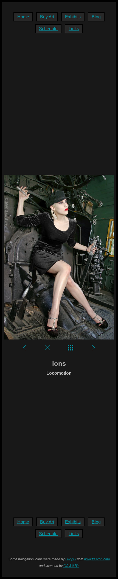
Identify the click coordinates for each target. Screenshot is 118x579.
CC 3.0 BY (71, 566)
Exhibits (73, 17)
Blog (96, 17)
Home (23, 17)
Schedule (48, 28)
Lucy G (70, 559)
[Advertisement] (59, 107)
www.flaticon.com (97, 559)
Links (74, 28)
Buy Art (47, 17)
